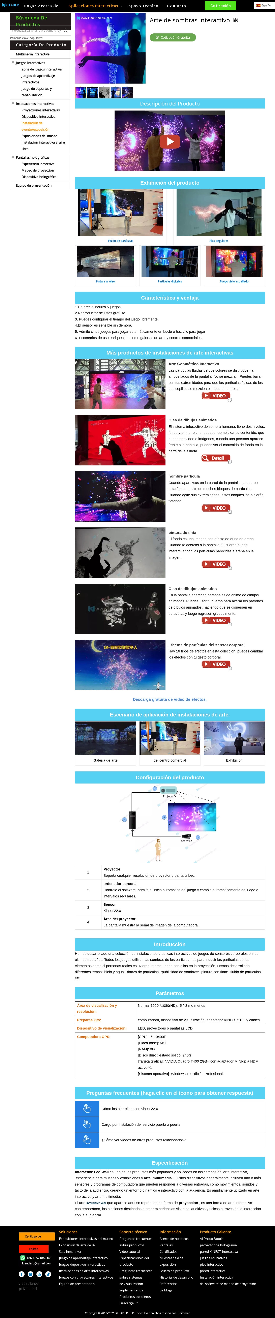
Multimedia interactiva (33, 54)
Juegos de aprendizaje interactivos (38, 78)
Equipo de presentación (34, 185)
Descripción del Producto (170, 103)
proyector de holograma (218, 1245)
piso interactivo (211, 1264)
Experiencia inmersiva (38, 164)
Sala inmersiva (70, 1251)
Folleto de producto (174, 1271)
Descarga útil (129, 1303)
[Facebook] (22, 1274)
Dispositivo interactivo (38, 116)
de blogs (166, 1290)
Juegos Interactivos (30, 63)
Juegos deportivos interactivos (82, 1264)
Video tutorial (129, 1251)
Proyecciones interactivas (41, 110)
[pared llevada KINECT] (170, 113)
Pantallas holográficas (32, 157)
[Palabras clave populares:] (66, 30)
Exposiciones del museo (39, 136)
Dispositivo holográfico (39, 177)
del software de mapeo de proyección (228, 1284)
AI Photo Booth (211, 1238)
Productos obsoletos (135, 1296)
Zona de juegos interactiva (42, 69)
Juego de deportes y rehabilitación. (37, 91)
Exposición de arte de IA (77, 1245)
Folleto (33, 1249)
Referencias (168, 1284)
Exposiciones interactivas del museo (86, 1238)
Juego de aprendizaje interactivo (83, 1258)
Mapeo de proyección (38, 170)
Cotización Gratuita (220, 6)
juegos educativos (213, 1258)
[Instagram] (30, 1274)
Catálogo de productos (33, 1237)
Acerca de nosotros (174, 1238)
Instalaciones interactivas (35, 103)
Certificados (168, 1251)
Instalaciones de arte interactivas (84, 1271)
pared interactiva (212, 1271)
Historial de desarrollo (176, 1277)
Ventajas (166, 1245)
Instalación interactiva (216, 1277)
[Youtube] (39, 1274)
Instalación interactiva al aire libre (43, 145)
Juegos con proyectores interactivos (86, 1277)
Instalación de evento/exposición (35, 126)
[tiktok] (48, 1274)
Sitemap (185, 1313)
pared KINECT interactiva (219, 1251)
